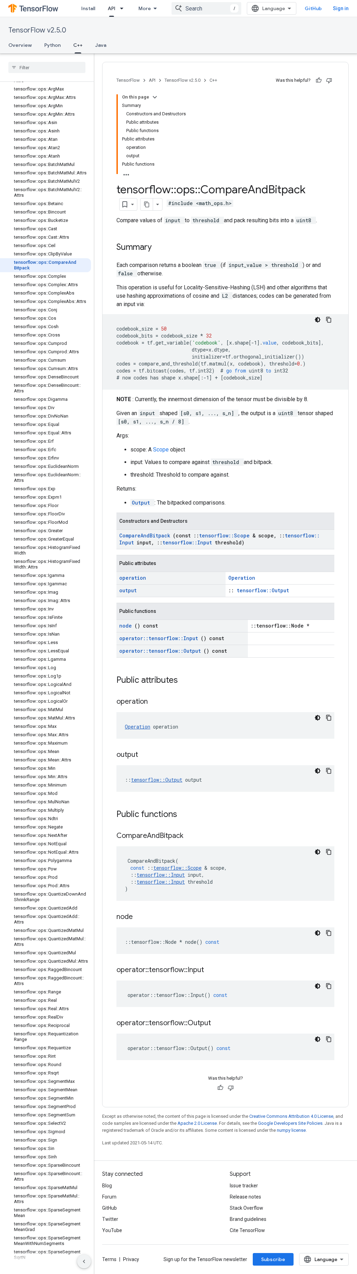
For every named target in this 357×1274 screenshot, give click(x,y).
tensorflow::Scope (225, 535)
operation (132, 577)
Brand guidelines (248, 1219)
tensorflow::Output (263, 590)
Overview (20, 45)
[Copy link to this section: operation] (157, 702)
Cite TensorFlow (247, 1230)
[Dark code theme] (317, 319)
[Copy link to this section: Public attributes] (187, 680)
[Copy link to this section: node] (142, 917)
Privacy (131, 1259)
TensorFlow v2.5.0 (37, 30)
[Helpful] (318, 80)
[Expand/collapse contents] (155, 97)
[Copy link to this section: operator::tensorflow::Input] (213, 970)
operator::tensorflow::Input (160, 638)
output (128, 590)
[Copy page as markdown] (146, 204)
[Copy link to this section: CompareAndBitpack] (192, 836)
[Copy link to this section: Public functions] (186, 815)
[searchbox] (46, 67)
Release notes (245, 1197)
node (127, 625)
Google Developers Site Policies (290, 1123)
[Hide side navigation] (84, 1261)
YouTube (112, 1230)
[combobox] (206, 8)
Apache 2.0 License (197, 1123)
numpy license (291, 1130)
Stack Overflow (246, 1208)
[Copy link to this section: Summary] (161, 248)
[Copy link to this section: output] (147, 755)
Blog (107, 1185)
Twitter (110, 1219)
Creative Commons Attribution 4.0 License (291, 1116)
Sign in (341, 8)
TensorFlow (128, 80)
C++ (78, 45)
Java (100, 45)
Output (142, 502)
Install (88, 8)
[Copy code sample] (328, 319)
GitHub (313, 8)
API (111, 8)
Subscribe (273, 1259)
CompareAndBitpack (146, 535)
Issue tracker (244, 1185)
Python (52, 45)
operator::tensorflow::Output (161, 650)
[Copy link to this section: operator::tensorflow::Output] (220, 1023)
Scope (161, 449)
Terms (109, 1259)
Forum (109, 1197)
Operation (241, 577)
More (144, 8)
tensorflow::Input (188, 542)
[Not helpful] (329, 80)
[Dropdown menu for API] (123, 8)
